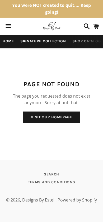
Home (8, 41)
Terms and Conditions (51, 182)
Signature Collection (43, 41)
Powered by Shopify (77, 200)
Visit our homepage (51, 117)
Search (51, 174)
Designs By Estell (38, 200)
